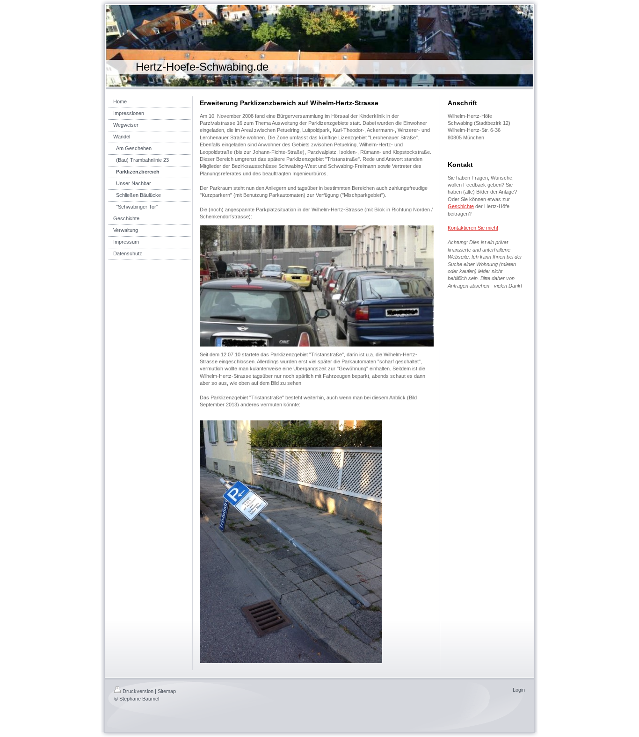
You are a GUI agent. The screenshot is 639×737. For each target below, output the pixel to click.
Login (519, 690)
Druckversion (138, 691)
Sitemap (167, 691)
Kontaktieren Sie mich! (473, 228)
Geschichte (461, 206)
